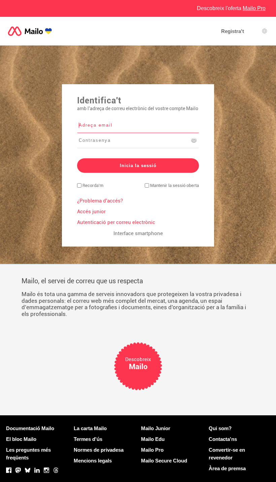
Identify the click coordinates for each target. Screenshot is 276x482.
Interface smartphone (138, 233)
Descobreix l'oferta (231, 8)
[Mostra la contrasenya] (194, 140)
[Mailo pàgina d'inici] (30, 31)
